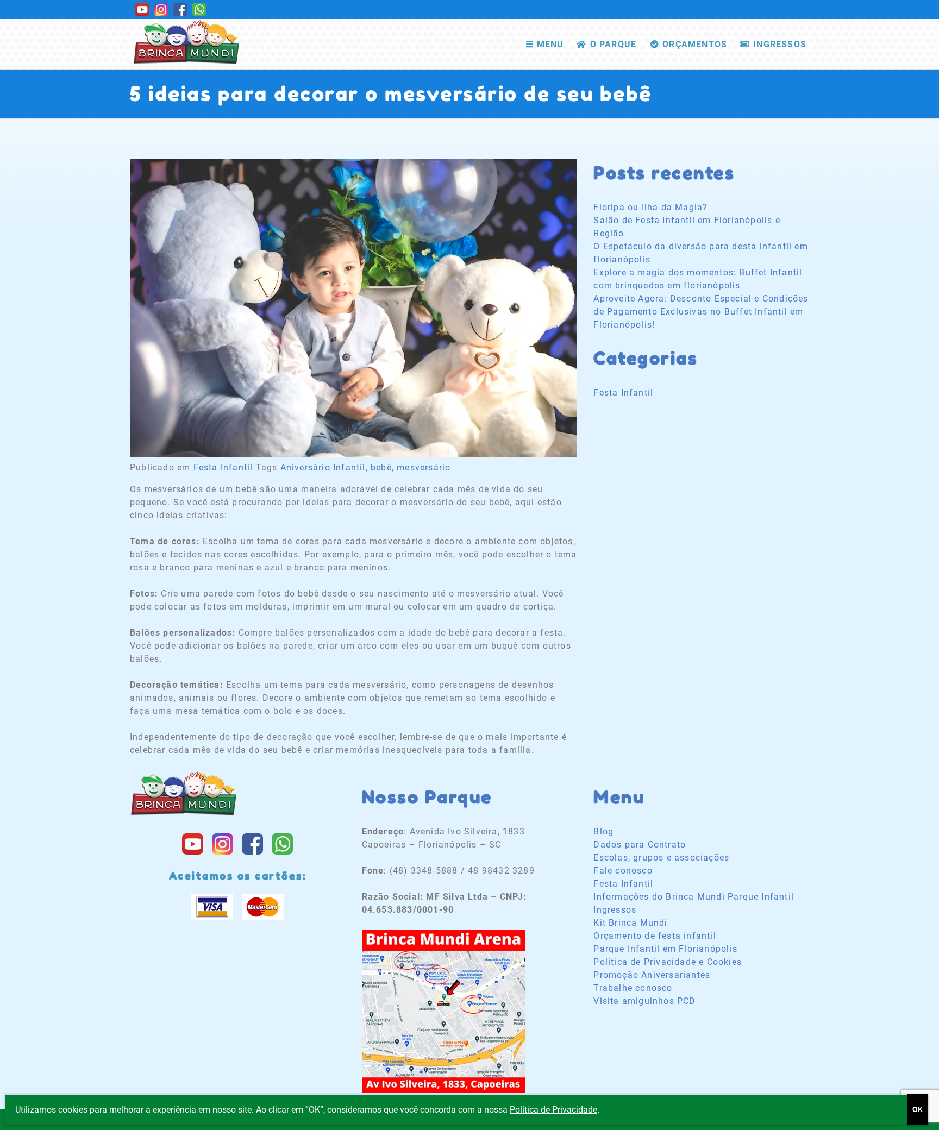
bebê (381, 467)
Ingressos (779, 44)
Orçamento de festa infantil (654, 936)
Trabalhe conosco (632, 988)
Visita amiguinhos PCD (644, 1001)
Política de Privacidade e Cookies (667, 962)
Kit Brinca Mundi (630, 923)
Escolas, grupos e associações (661, 857)
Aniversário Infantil (323, 467)
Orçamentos (694, 44)
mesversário (423, 467)
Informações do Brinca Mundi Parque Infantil (693, 897)
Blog (603, 831)
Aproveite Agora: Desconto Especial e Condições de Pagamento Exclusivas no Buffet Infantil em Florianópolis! (700, 311)
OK (917, 1109)
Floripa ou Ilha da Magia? (650, 207)
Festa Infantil (223, 467)
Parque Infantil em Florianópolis (665, 949)
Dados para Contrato (639, 844)
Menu (550, 44)
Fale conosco (622, 870)
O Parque (613, 44)
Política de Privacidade (553, 1109)
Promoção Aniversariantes (651, 975)
